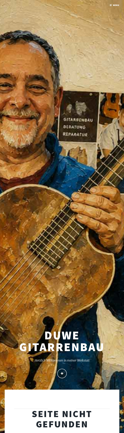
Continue (62, 373)
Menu (116, 5)
